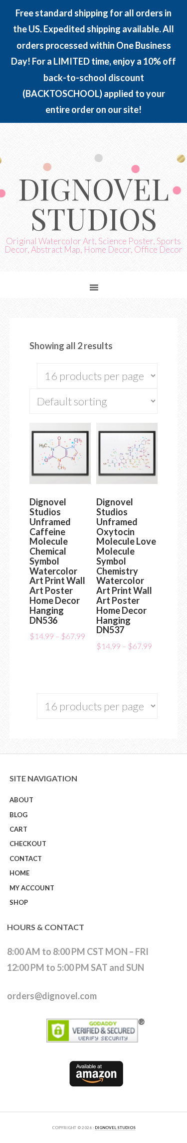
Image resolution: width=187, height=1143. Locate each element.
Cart (18, 829)
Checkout (27, 844)
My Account (31, 888)
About (21, 800)
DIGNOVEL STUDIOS (115, 1127)
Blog (18, 815)
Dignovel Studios (93, 203)
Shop (18, 902)
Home (19, 873)
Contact (25, 858)
